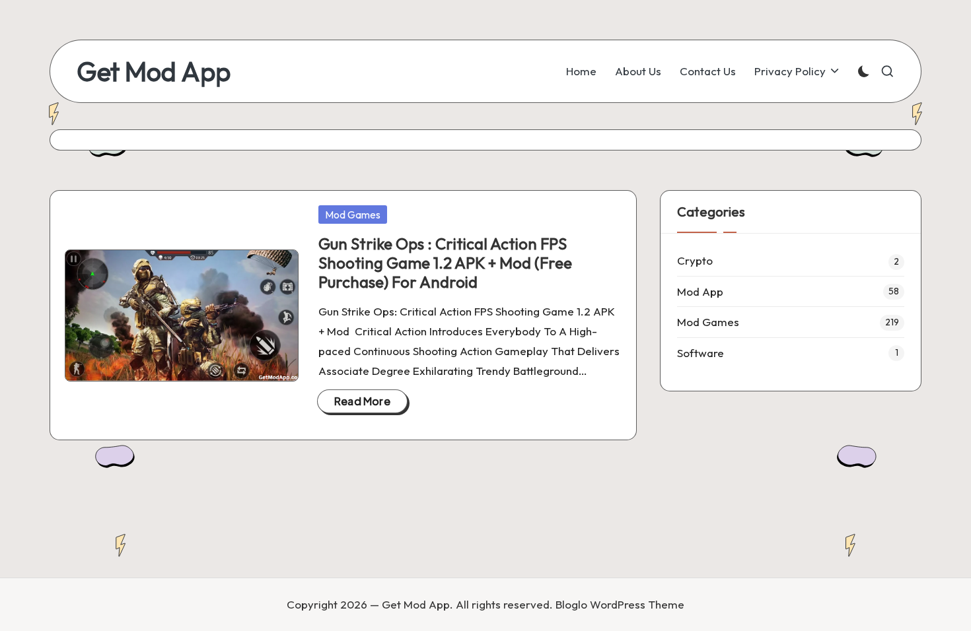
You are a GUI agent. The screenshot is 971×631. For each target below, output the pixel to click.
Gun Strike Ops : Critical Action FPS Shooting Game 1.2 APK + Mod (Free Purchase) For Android (445, 263)
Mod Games (352, 214)
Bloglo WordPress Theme (620, 604)
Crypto (695, 260)
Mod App (700, 291)
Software (700, 353)
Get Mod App (154, 71)
